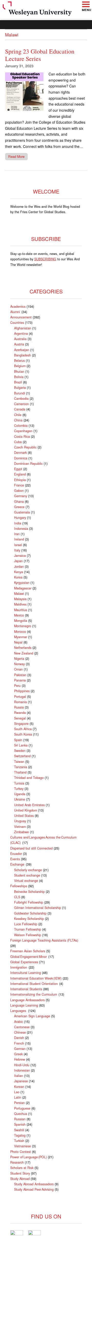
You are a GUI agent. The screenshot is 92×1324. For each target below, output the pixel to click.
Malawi (19, 593)
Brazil (18, 382)
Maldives (20, 604)
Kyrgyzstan (21, 582)
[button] (85, 5)
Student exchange (27, 875)
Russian (20, 1119)
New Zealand (23, 653)
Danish (19, 1037)
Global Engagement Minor (28, 956)
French (19, 1043)
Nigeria (19, 658)
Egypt (18, 469)
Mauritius (20, 610)
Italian (18, 1075)
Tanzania (20, 767)
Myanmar (20, 637)
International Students (26, 989)
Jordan (19, 566)
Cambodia (21, 398)
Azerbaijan (21, 350)
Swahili (19, 1130)
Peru (17, 685)
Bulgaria (20, 387)
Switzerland (22, 756)
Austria (19, 344)
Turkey (19, 788)
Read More (16, 156)
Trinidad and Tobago (29, 777)
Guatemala (22, 512)
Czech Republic (25, 447)
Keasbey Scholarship (29, 918)
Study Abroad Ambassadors (34, 1184)
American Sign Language (32, 1016)
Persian (19, 1102)
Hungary (20, 517)
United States (24, 815)
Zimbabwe (21, 832)
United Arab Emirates (29, 805)
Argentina (21, 333)
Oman (18, 669)
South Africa (23, 729)
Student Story (20, 1173)
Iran (17, 534)
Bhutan (19, 371)
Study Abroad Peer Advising (34, 1189)
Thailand (20, 772)
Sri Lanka (21, 745)
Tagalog (20, 1135)
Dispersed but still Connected (31, 848)
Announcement (21, 317)
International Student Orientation (34, 983)
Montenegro (22, 626)
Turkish (19, 1140)
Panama (20, 680)
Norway (19, 664)
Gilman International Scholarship (37, 907)
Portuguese (22, 1108)
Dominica (20, 458)
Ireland (19, 539)
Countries (17, 322)
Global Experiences (24, 962)
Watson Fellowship (27, 935)
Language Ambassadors (27, 1000)
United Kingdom (25, 810)
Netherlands (22, 647)
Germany (20, 496)
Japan (18, 561)
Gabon (19, 490)
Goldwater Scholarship (30, 913)
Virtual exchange (26, 880)
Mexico (19, 615)
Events (15, 859)
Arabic (18, 1021)
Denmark (20, 452)
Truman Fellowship (27, 929)
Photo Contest (20, 1151)
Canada (19, 409)
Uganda (19, 794)
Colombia (21, 425)
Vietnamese (22, 1146)
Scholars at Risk (21, 1167)
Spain (18, 740)
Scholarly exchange (28, 870)
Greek (18, 1054)
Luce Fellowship (25, 924)
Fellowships (18, 886)
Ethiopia (20, 480)
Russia (19, 707)
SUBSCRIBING (45, 259)
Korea (18, 577)
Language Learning (24, 1005)
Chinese (20, 1032)
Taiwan (19, 761)
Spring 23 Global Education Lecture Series (39, 55)
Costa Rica (22, 436)
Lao (16, 1092)
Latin (17, 1097)
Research (17, 1162)
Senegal (20, 718)
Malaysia (20, 599)
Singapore (21, 723)
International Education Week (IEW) (36, 978)
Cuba (18, 442)
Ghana (19, 501)
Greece (19, 507)
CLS (17, 897)
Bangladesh (22, 355)
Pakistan (20, 675)
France (19, 485)
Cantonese (22, 1027)
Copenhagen (23, 431)
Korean (19, 1086)
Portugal (20, 696)
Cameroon (21, 404)
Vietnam (20, 826)
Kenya (18, 572)
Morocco (20, 631)
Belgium (20, 366)
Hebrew (19, 1059)
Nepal (18, 642)
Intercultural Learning (25, 972)
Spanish (20, 1124)
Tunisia (19, 783)
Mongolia (20, 620)
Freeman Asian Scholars (27, 951)
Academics (18, 306)
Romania (20, 702)
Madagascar (22, 588)
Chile (17, 415)
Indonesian (22, 1070)
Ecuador (16, 853)
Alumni (15, 312)
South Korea (23, 734)
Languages (18, 1010)
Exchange (17, 864)
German (20, 1048)
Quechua (20, 1113)
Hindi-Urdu (21, 1065)
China (18, 420)
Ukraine (19, 799)
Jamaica (20, 555)
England (20, 474)
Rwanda (20, 712)
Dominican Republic (28, 463)
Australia (20, 339)
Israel (18, 545)
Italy (17, 550)
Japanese (21, 1081)
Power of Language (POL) (28, 1157)
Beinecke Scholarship (29, 891)
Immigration (19, 967)
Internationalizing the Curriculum (33, 994)
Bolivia (19, 377)
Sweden (20, 750)
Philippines (22, 691)
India (17, 523)
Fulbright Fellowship (28, 902)
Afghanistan (22, 328)
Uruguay (20, 821)
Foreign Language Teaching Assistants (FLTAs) (44, 940)
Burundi (19, 393)
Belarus (19, 360)
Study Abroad (20, 1178)
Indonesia (21, 528)
